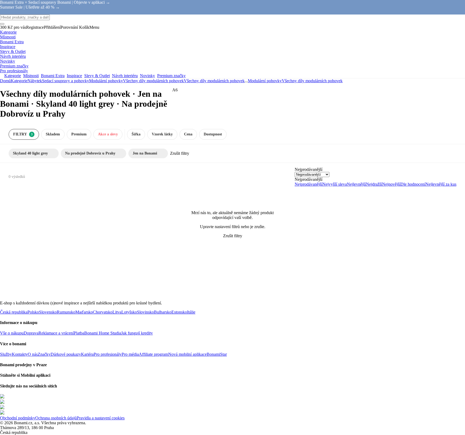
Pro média (130, 354)
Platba (79, 333)
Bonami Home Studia (102, 333)
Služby (6, 354)
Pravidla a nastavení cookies (101, 418)
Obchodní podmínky (17, 418)
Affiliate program (153, 354)
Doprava (31, 333)
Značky (44, 354)
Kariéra (87, 354)
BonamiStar (217, 354)
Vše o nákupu (12, 333)
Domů (5, 80)
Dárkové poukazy (66, 354)
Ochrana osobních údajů (56, 418)
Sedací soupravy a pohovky (65, 80)
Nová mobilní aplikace (187, 354)
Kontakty (20, 354)
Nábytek (34, 80)
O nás (33, 354)
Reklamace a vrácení (56, 333)
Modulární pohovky (106, 80)
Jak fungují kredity (137, 333)
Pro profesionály (108, 354)
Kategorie (19, 80)
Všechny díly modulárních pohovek (214, 80)
